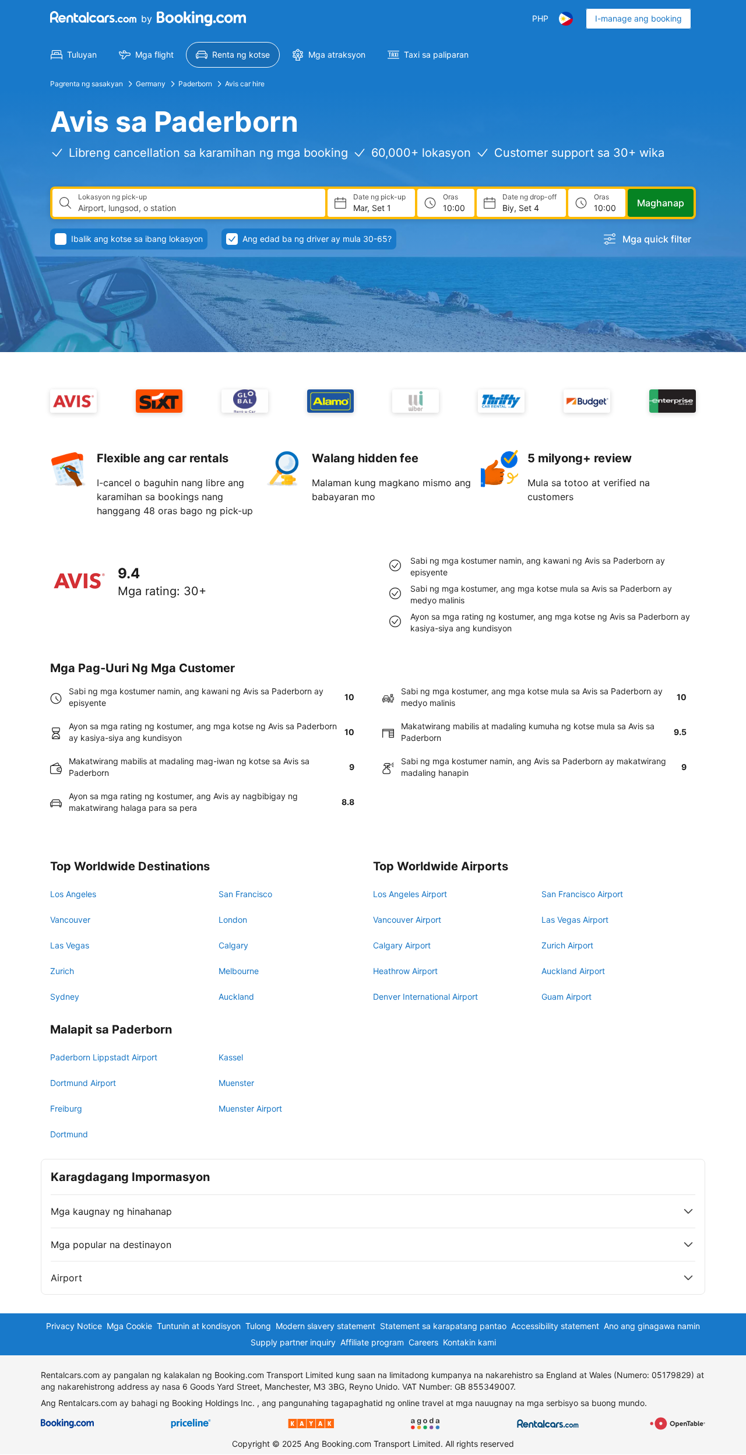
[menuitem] (74, 55)
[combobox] (197, 208)
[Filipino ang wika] (565, 18)
